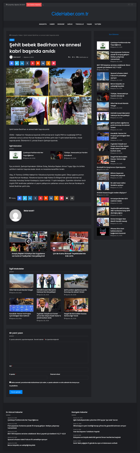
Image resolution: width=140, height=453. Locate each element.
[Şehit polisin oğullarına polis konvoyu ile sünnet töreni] (76, 281)
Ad (10, 366)
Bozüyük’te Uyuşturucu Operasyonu (111, 167)
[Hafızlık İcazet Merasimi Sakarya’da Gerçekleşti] (49, 281)
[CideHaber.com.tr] (70, 13)
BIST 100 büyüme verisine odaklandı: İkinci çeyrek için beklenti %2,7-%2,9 (68, 4)
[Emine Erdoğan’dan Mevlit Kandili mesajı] (103, 222)
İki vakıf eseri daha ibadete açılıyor (118, 184)
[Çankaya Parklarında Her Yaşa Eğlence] (16, 155)
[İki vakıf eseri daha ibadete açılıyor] (103, 186)
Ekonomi (61, 24)
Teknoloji (80, 24)
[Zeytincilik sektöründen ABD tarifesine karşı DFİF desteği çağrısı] (103, 211)
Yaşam (89, 24)
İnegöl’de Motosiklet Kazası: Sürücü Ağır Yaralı (75, 315)
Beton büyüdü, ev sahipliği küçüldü (117, 85)
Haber (52, 24)
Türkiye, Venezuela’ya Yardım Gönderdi (119, 95)
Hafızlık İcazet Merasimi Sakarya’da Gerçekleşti (46, 291)
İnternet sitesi (55, 374)
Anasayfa (43, 24)
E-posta (12, 374)
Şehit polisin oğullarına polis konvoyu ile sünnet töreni (75, 291)
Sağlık (70, 24)
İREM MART (17, 57)
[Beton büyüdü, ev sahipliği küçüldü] (103, 87)
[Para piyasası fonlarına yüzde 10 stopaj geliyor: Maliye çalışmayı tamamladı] (103, 55)
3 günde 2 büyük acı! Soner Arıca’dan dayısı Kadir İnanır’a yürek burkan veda (49, 316)
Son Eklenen (114, 34)
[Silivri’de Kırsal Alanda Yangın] (21, 281)
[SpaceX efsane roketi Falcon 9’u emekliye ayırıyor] (103, 76)
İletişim (98, 24)
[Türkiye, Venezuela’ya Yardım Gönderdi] (56, 155)
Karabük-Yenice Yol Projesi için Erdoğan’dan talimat (20, 315)
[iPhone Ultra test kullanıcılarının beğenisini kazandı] (103, 232)
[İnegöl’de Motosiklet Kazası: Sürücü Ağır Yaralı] (76, 305)
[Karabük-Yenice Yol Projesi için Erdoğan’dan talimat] (21, 305)
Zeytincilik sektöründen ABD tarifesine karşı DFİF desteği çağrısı (120, 210)
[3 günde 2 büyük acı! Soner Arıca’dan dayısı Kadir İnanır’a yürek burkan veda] (49, 305)
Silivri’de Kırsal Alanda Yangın (21, 290)
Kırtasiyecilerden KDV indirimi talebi (119, 200)
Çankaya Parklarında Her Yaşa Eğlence (121, 43)
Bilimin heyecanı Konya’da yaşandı (118, 174)
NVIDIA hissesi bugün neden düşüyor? (112, 193)
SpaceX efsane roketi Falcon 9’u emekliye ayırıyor (119, 75)
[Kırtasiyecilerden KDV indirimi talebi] (103, 202)
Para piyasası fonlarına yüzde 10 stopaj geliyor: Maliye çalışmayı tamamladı (120, 55)
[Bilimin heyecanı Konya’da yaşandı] (103, 176)
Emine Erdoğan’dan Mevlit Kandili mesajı (119, 220)
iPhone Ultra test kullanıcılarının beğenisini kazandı (118, 231)
